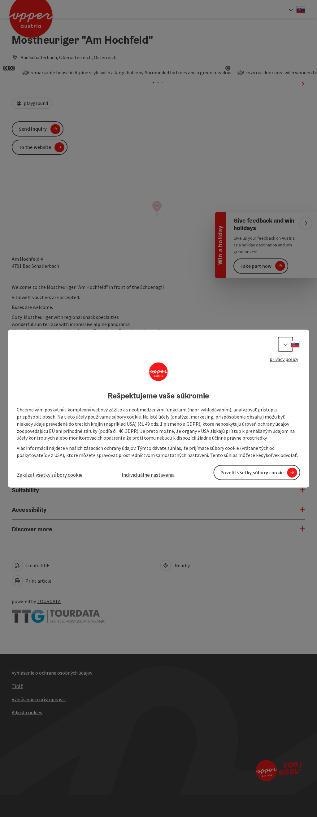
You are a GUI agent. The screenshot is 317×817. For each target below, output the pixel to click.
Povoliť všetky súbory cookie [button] (252, 472)
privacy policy (284, 359)
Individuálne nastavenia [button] (148, 475)
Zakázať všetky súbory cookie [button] (50, 475)
